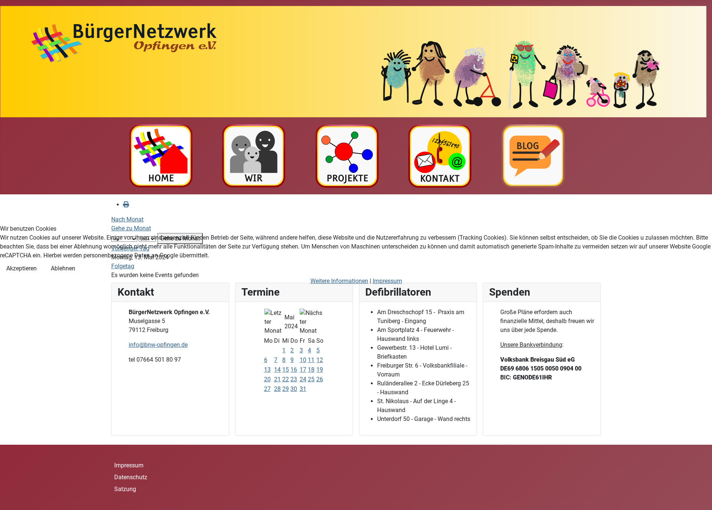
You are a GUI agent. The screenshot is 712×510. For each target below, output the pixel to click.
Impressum (387, 280)
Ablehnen (63, 268)
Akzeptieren (21, 268)
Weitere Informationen (339, 280)
